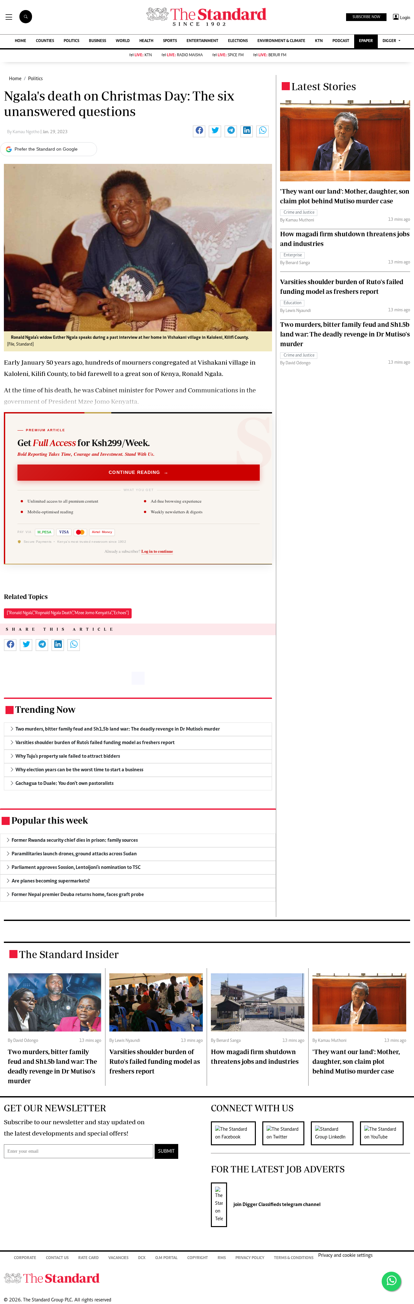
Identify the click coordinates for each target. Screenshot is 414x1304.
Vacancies (118, 1258)
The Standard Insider (69, 954)
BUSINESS (97, 41)
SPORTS (170, 41)
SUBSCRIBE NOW (366, 17)
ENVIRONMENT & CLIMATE (281, 41)
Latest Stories (323, 86)
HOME (20, 41)
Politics (35, 78)
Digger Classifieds (261, 1204)
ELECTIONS (238, 41)
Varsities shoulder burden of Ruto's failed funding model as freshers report (154, 1061)
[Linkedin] (335, 1133)
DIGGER (390, 41)
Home (15, 78)
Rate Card (88, 1258)
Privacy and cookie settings (345, 1255)
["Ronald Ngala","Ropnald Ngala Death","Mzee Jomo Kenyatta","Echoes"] (68, 613)
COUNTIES (45, 41)
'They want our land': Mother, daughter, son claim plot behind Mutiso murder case (356, 1061)
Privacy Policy (249, 1258)
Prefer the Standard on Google (46, 149)
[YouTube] (385, 1133)
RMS (222, 1258)
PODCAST (340, 41)
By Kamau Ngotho (23, 132)
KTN (319, 41)
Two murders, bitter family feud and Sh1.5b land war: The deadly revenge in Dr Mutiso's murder (345, 334)
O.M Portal (166, 1258)
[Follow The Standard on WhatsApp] (391, 1281)
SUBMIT (166, 1151)
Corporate (25, 1258)
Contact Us (57, 1258)
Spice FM (231, 55)
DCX (142, 1258)
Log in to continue (157, 551)
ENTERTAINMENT (202, 41)
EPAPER (366, 41)
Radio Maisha (185, 55)
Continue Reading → (139, 472)
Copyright (197, 1258)
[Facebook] (236, 1133)
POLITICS (71, 41)
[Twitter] (286, 1133)
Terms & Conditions (293, 1258)
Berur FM (272, 55)
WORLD (123, 41)
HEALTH (146, 41)
